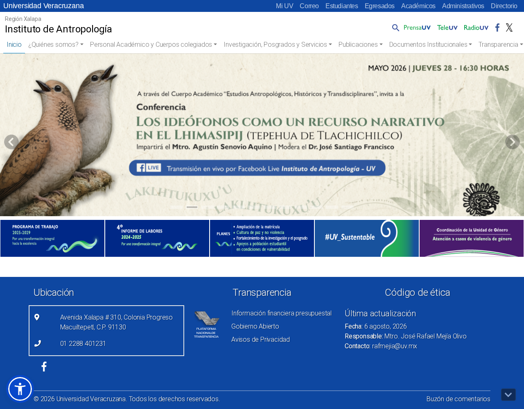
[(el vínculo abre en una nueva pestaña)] (52, 238)
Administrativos (463, 5)
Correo (309, 5)
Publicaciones (358, 44)
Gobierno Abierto (255, 326)
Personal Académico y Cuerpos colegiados (151, 44)
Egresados (380, 5)
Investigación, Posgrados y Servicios (275, 44)
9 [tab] (301, 208)
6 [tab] (254, 208)
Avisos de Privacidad (260, 339)
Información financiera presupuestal (281, 313)
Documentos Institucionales (428, 44)
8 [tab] (285, 208)
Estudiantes (341, 5)
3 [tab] (208, 208)
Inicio (14, 44)
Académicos (418, 5)
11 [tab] (332, 208)
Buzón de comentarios (458, 399)
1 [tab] (176, 208)
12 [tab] (347, 208)
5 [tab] (239, 208)
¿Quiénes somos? (53, 44)
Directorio (504, 5)
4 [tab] (223, 208)
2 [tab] (192, 208)
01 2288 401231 (83, 343)
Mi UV (284, 5)
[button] (394, 27)
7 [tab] (270, 208)
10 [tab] (316, 208)
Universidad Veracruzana (43, 6)
